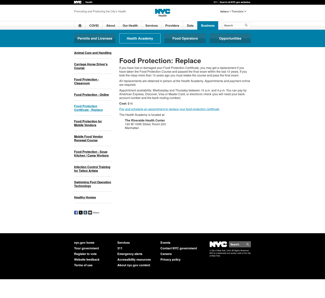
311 (216, 2)
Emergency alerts (129, 254)
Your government (86, 248)
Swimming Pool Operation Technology (92, 184)
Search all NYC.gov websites (235, 2)
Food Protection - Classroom (86, 81)
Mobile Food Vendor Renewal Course (88, 138)
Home (80, 25)
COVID (94, 25)
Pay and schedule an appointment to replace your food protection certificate (169, 109)
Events (165, 242)
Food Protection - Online (91, 94)
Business (208, 25)
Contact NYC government (178, 248)
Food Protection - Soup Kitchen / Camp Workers (91, 153)
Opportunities (230, 38)
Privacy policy (170, 259)
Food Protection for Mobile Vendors (88, 123)
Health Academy (140, 38)
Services (151, 25)
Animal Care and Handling (93, 53)
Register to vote (85, 254)
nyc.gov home (84, 242)
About (110, 25)
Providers (172, 25)
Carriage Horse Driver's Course (91, 66)
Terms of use (83, 265)
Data (190, 25)
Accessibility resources (134, 259)
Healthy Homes (85, 197)
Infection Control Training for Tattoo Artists (92, 169)
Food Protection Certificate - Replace (88, 108)
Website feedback (86, 259)
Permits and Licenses (94, 38)
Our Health (130, 25)
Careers (166, 254)
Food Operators (185, 38)
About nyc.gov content (133, 265)
